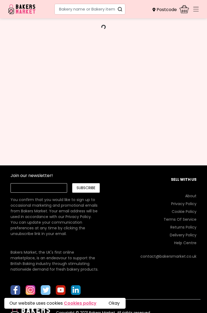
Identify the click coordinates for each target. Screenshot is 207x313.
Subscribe (86, 187)
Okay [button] (114, 303)
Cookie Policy (184, 211)
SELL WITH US (183, 179)
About (190, 196)
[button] (166, 9)
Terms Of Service (180, 219)
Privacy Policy (78, 216)
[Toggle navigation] (196, 9)
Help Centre (185, 243)
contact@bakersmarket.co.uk (168, 256)
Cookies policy (80, 303)
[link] (55, 211)
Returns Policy (183, 227)
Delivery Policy (183, 235)
